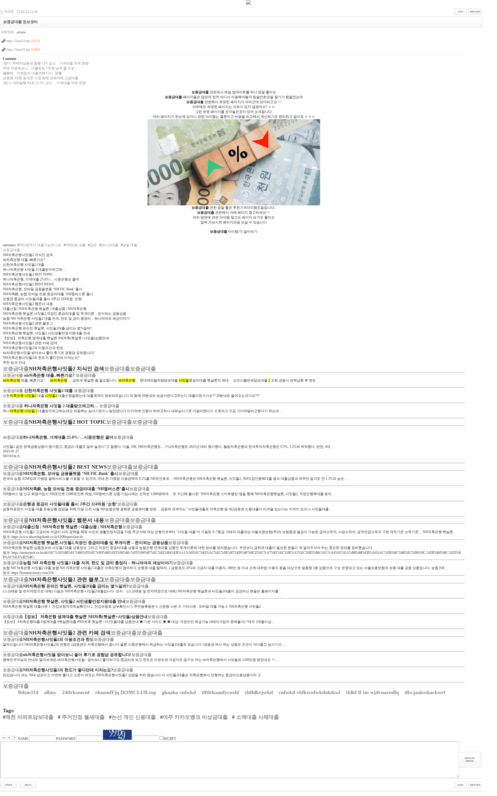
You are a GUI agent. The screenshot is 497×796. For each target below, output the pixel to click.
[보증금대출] (234, 204)
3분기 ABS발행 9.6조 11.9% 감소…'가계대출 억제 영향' (44, 83)
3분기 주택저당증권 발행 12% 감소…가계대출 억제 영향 (46, 63)
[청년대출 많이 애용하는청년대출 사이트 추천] (28, 784)
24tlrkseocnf (76, 692)
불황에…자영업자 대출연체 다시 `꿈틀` (33, 73)
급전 (93, 245)
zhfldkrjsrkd (259, 692)
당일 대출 (130, 245)
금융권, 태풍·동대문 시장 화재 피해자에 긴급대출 (40, 78)
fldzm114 (29, 692)
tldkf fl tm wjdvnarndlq (373, 692)
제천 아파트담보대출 (29, 717)
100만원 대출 (75, 245)
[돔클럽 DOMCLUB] (248, 3)
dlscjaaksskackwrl (426, 692)
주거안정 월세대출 (82, 717)
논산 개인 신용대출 (134, 717)
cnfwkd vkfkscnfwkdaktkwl (310, 692)
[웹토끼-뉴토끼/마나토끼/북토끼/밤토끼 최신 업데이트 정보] (9, 784)
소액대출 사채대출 (257, 717)
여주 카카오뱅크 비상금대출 (195, 717)
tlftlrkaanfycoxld (221, 692)
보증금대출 (11, 250)
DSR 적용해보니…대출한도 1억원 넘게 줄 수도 (38, 68)
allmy (51, 692)
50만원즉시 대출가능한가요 (40, 245)
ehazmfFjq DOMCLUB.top (126, 692)
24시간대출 (109, 245)
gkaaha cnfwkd (179, 692)
